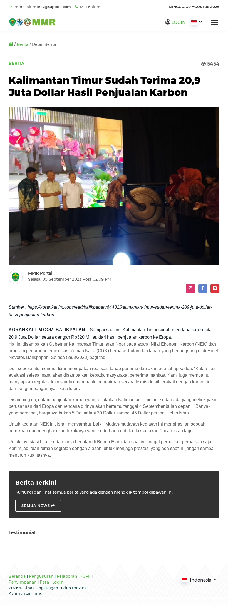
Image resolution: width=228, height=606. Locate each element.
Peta (45, 582)
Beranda (18, 576)
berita (23, 44)
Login (58, 582)
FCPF (86, 576)
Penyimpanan (23, 582)
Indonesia (200, 580)
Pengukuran (42, 576)
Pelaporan (67, 576)
